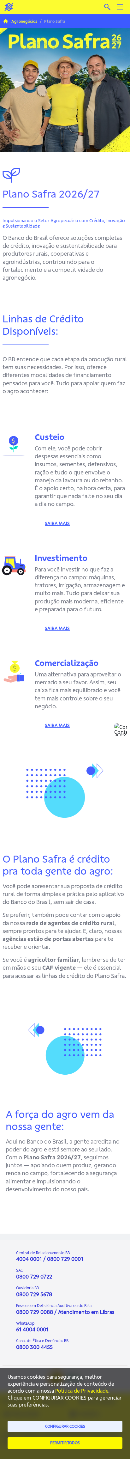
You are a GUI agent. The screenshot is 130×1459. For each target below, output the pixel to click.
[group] (65, 81)
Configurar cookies (65, 1426)
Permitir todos (65, 1443)
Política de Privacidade (81, 1391)
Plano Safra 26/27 (38, 32)
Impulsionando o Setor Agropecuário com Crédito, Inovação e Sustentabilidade (64, 223)
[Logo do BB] (9, 7)
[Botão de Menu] (120, 7)
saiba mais (57, 523)
